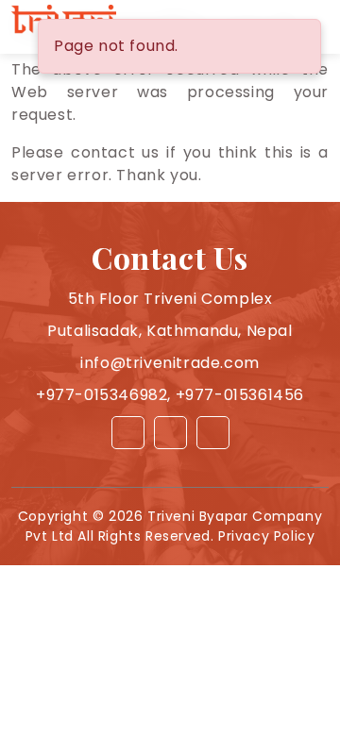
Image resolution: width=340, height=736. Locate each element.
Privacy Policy (266, 536)
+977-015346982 (101, 395)
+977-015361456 (240, 395)
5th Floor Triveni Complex (170, 298)
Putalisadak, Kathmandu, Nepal (169, 331)
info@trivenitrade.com (170, 363)
